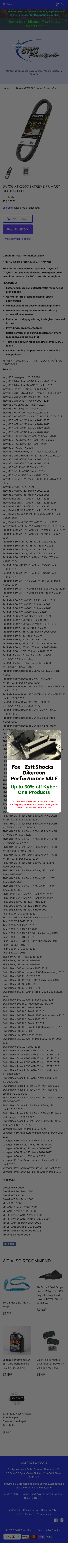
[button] (10, 734)
